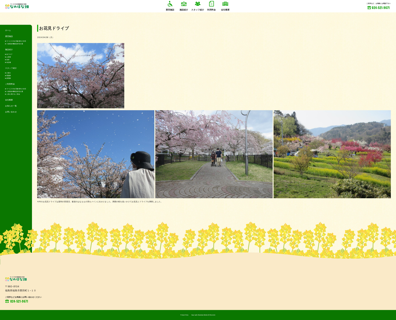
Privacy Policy (184, 315)
